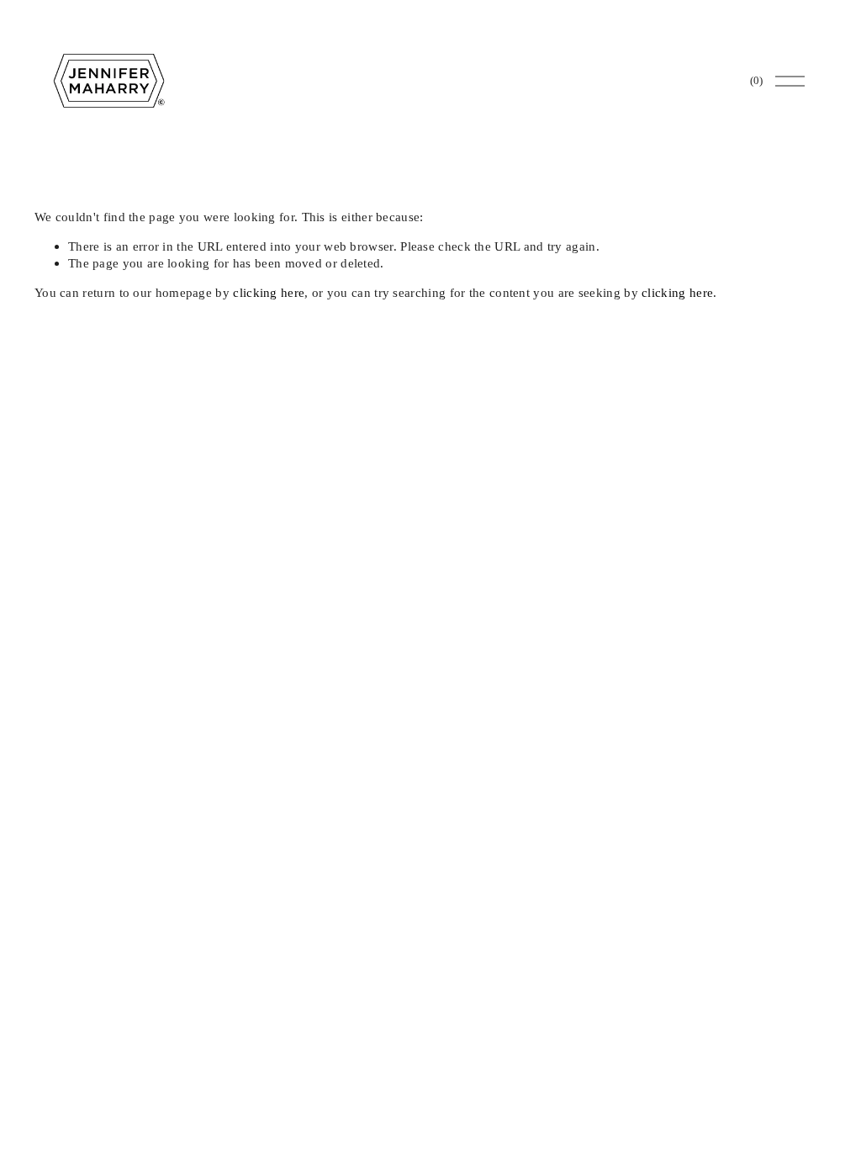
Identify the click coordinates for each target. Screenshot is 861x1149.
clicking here (268, 292)
